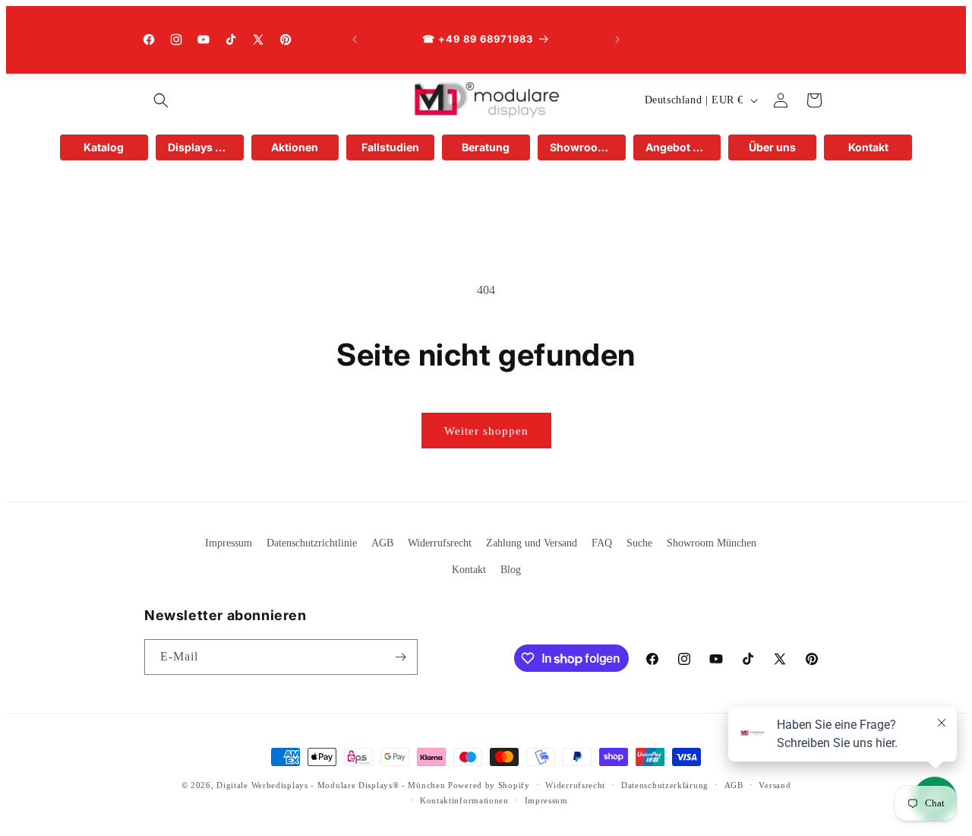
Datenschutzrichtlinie (312, 543)
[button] (161, 100)
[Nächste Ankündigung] (617, 39)
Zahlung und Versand (531, 543)
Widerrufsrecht (440, 543)
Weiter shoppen (486, 431)
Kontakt (469, 569)
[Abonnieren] (400, 657)
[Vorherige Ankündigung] (354, 39)
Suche (639, 543)
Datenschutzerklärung (664, 785)
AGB (382, 543)
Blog (510, 569)
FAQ (602, 543)
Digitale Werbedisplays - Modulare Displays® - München (330, 785)
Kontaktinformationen (464, 800)
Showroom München (711, 543)
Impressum (228, 543)
